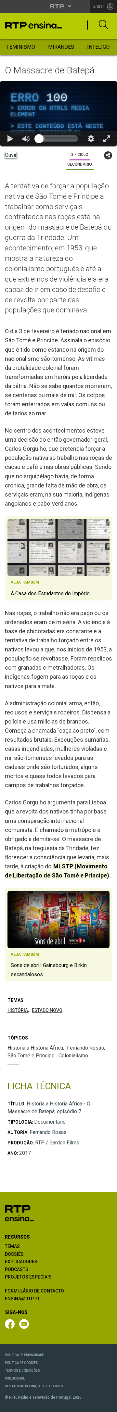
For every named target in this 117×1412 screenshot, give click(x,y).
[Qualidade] (91, 1404)
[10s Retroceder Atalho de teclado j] (26, 1404)
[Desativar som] (41, 1404)
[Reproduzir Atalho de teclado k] (10, 1404)
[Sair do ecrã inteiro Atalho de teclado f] (106, 1404)
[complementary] (58, 706)
